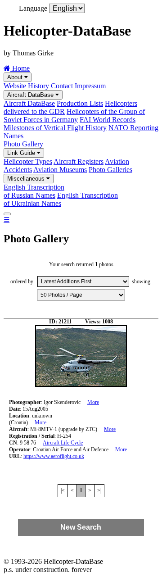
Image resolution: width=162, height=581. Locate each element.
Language (33, 8)
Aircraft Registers (79, 161)
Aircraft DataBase (31, 94)
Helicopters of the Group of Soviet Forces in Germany (74, 115)
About (15, 77)
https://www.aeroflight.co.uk (53, 456)
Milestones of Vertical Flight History (55, 128)
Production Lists (80, 103)
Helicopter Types (28, 161)
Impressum (90, 86)
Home (20, 68)
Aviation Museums (60, 169)
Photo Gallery (23, 144)
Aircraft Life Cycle (63, 443)
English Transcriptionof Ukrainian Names (61, 199)
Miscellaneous (26, 178)
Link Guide (22, 153)
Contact (62, 86)
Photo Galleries (110, 169)
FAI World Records (107, 119)
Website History (26, 86)
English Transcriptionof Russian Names (34, 191)
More (93, 402)
